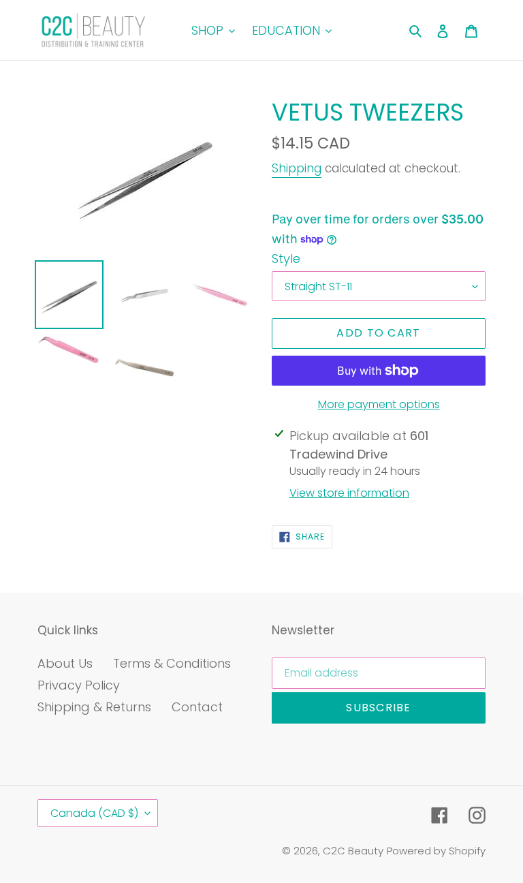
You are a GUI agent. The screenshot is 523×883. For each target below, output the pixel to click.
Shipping (296, 168)
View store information (349, 493)
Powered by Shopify (436, 850)
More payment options (379, 404)
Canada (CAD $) (94, 813)
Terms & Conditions (172, 663)
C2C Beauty (353, 850)
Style (286, 258)
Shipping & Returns (94, 706)
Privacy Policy (78, 685)
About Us (65, 663)
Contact (197, 706)
